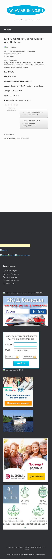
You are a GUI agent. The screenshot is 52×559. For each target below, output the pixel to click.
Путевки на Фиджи (10, 270)
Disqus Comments (9, 138)
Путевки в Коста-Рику (11, 280)
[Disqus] (26, 174)
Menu (9, 29)
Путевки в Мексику (10, 277)
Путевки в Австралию (11, 274)
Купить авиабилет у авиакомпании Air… (32, 113)
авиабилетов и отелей (31, 554)
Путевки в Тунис (9, 283)
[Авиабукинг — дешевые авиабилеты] (26, 10)
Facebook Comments (22, 138)
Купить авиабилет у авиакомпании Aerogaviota (31, 123)
